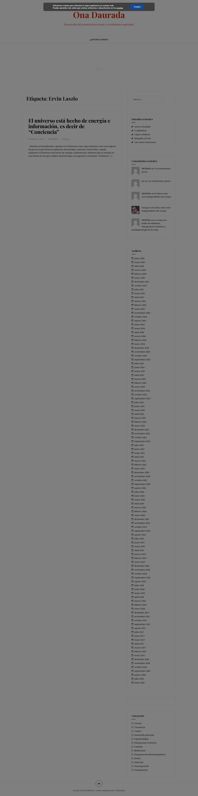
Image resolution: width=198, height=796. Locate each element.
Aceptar (137, 7)
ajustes (120, 8)
